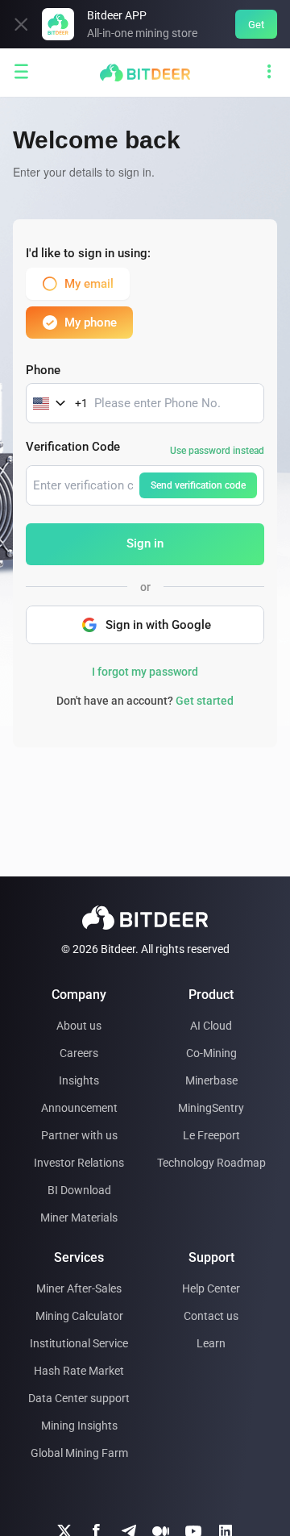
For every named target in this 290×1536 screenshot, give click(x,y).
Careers (79, 1053)
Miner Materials (79, 1217)
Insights (79, 1080)
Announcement (79, 1107)
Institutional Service (79, 1343)
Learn (211, 1343)
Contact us (211, 1315)
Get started (205, 700)
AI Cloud (211, 1025)
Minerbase (211, 1080)
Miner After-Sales (79, 1288)
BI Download (79, 1190)
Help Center (211, 1288)
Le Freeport (211, 1135)
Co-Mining (211, 1053)
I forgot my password (145, 671)
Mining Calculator (79, 1315)
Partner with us (79, 1135)
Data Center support (79, 1398)
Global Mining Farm (79, 1453)
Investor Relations (79, 1162)
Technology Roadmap (211, 1162)
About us (79, 1025)
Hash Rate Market (79, 1370)
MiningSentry (211, 1107)
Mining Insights (79, 1425)
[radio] (86, 284)
